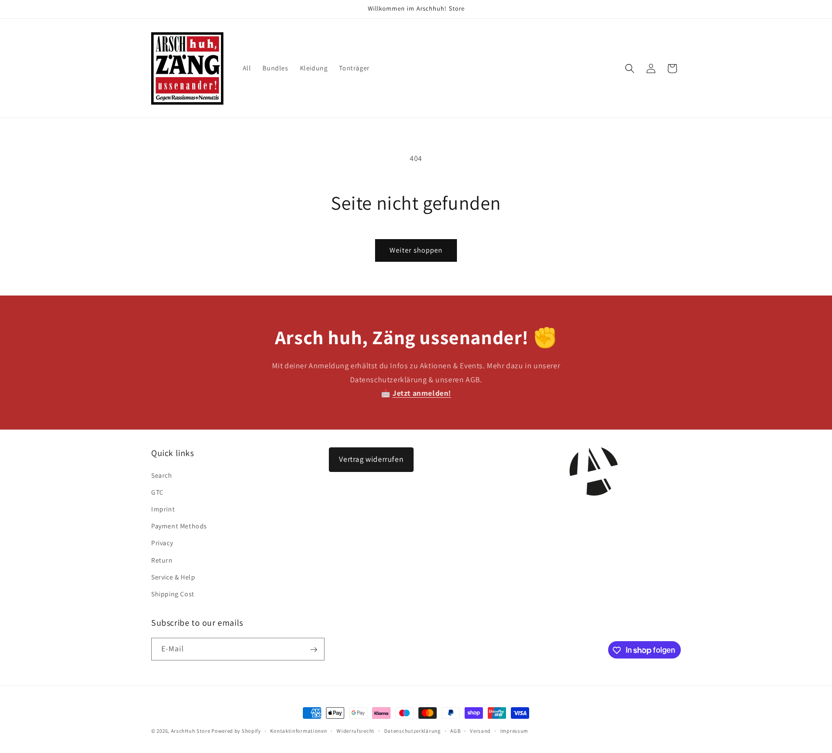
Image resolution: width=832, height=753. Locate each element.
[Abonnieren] (313, 649)
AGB (455, 730)
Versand (480, 730)
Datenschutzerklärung (412, 730)
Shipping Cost (173, 594)
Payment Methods (179, 526)
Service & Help (173, 577)
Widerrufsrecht (356, 730)
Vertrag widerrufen (371, 459)
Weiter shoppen (416, 250)
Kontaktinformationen (298, 730)
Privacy (162, 542)
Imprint (163, 509)
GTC (157, 492)
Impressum (514, 730)
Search (161, 475)
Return (162, 560)
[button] (629, 68)
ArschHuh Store (190, 730)
